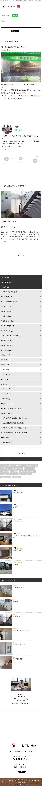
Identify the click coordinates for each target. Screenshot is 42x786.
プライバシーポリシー (21, 779)
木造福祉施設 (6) (6, 442)
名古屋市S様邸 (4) (7, 331)
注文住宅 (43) (17, 477)
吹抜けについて (8, 227)
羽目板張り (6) (6, 355)
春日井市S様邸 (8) (7, 340)
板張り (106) (34, 465)
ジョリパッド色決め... (19, 587)
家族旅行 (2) (5, 365)
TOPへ (22, 256)
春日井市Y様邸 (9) (7, 311)
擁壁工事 (16, 601)
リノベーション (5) (7, 394)
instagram (5, 149)
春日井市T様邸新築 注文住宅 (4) (12, 408)
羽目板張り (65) (5, 474)
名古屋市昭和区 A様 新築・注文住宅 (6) (14, 418)
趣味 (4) (14, 474)
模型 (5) (12, 465)
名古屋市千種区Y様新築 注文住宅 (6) (13, 428)
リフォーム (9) (5, 471)
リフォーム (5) (6, 389)
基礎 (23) (33, 471)
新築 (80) (4, 384)
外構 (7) (29, 474)
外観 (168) (4, 468)
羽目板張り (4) (6, 360)
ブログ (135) (5, 287)
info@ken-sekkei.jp (22, 699)
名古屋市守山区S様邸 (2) (9, 292)
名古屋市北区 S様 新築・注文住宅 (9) (13, 423)
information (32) (6, 282)
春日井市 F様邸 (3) (7, 413)
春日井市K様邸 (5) (7, 316)
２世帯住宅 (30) (24, 471)
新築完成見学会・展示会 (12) (10, 335)
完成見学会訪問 (18, 550)
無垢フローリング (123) (22, 465)
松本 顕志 (18, 130)
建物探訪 (16, 564)
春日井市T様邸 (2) (7, 306)
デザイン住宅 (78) (7, 403)
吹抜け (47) (4, 465)
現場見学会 (16, 507)
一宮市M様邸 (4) (6, 437)
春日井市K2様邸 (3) (7, 326)
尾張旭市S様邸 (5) (7, 350)
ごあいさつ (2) (6, 374)
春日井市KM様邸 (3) (7, 321)
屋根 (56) (12, 468)
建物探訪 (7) (5, 379)
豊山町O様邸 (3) (6, 296)
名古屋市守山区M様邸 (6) (9, 301)
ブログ (15, 16)
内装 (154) (20, 468)
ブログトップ (7, 277)
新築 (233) (21, 474)
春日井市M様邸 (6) (7, 345)
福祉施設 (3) (15, 471)
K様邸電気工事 (17, 659)
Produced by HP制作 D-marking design (21, 784)
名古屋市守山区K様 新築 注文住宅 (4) (14, 432)
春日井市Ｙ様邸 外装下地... (21, 630)
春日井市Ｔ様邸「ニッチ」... (21, 644)
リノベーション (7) (30, 468)
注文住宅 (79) (5, 399)
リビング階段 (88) (6, 477)
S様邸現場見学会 (18, 493)
